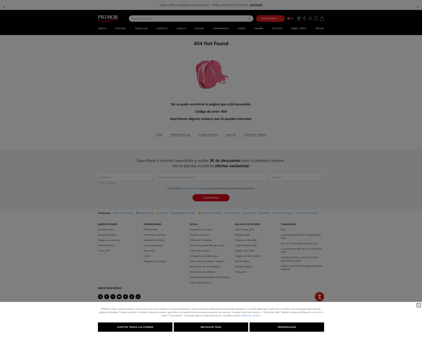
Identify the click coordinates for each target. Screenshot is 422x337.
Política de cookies (250, 315)
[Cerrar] (419, 305)
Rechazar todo (211, 327)
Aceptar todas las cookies (135, 327)
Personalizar (287, 327)
